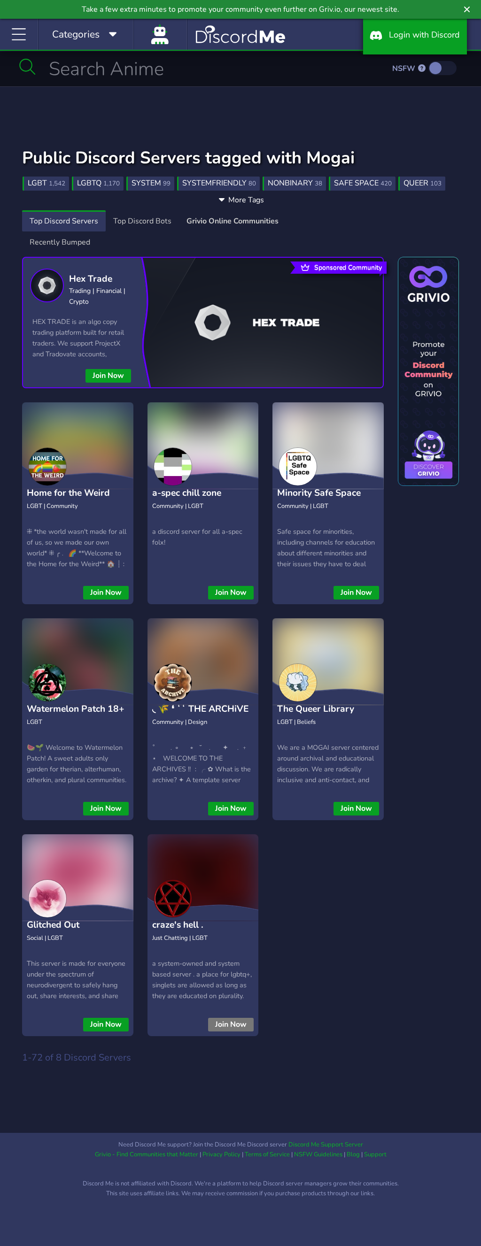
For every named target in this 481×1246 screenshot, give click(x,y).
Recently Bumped (60, 242)
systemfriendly (219, 183)
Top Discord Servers (64, 221)
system (151, 183)
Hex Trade (90, 279)
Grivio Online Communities (232, 221)
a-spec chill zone (186, 493)
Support (375, 1154)
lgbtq (98, 183)
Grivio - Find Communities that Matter (146, 1154)
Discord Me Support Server (325, 1144)
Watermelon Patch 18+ (75, 709)
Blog (353, 1154)
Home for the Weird (68, 493)
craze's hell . (177, 925)
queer (422, 183)
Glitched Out (53, 925)
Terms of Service (267, 1154)
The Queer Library (315, 709)
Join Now (108, 375)
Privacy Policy (221, 1154)
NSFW (404, 68)
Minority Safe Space (319, 493)
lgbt (46, 183)
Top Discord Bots (142, 221)
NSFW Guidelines (318, 1154)
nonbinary (295, 183)
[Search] (27, 66)
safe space (363, 183)
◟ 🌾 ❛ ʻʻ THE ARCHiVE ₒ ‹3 (200, 716)
